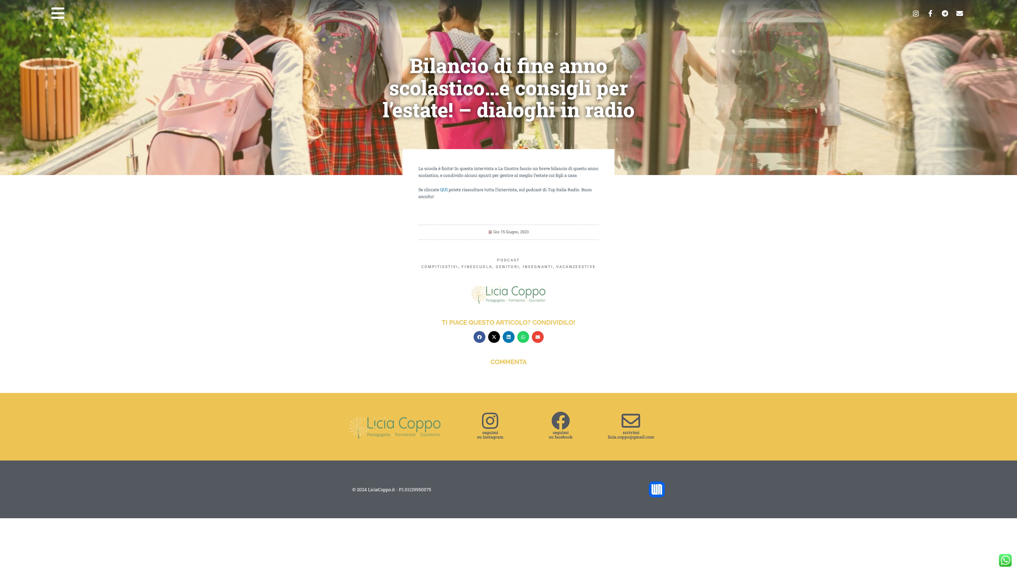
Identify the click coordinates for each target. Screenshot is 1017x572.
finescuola (477, 267)
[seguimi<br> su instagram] (490, 421)
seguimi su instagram (490, 435)
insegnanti (538, 267)
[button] (479, 337)
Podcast (508, 260)
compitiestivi (439, 267)
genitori (507, 267)
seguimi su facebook (561, 435)
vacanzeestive (576, 267)
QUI (444, 189)
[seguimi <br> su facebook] (560, 421)
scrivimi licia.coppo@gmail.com (631, 435)
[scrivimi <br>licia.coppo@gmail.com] (631, 421)
